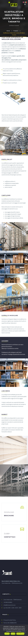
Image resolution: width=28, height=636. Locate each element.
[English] (24, 2)
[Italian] (26, 2)
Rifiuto (13, 633)
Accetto (7, 633)
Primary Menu (25, 4)
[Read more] (14, 512)
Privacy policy (20, 633)
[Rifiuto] (26, 630)
